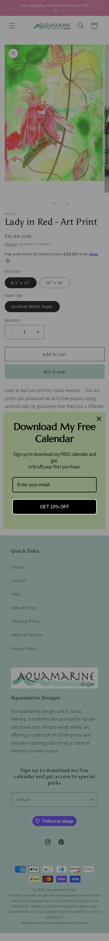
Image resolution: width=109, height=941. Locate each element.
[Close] (99, 418)
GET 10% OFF (54, 506)
